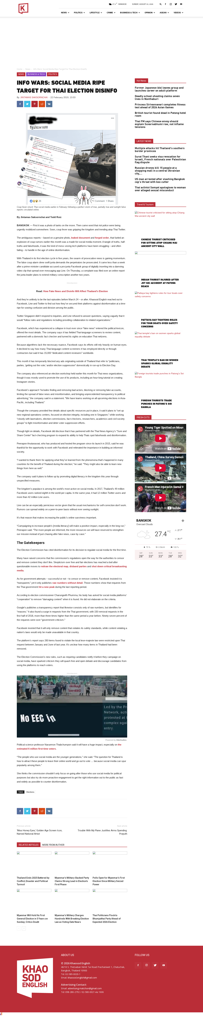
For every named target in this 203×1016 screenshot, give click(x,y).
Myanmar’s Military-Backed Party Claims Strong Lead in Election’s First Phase (72, 881)
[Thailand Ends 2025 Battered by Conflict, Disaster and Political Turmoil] (34, 863)
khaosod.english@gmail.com (82, 977)
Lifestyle (95, 12)
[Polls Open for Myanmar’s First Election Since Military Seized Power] (110, 863)
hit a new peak (47, 587)
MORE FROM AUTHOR (53, 845)
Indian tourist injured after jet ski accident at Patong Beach (160, 283)
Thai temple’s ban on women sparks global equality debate (159, 363)
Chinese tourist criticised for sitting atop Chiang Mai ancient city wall (159, 243)
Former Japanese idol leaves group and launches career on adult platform (159, 89)
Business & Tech (129, 12)
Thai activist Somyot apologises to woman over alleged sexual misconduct (160, 189)
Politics (78, 12)
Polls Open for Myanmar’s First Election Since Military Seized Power (109, 881)
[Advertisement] (101, 40)
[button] (160, 4)
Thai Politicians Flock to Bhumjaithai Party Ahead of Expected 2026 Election (107, 918)
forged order (102, 237)
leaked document (80, 237)
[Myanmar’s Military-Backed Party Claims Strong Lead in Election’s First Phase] (72, 863)
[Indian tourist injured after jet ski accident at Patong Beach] (160, 269)
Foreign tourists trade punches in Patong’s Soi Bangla (156, 404)
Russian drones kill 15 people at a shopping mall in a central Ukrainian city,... (157, 171)
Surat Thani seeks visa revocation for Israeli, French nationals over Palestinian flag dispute (160, 159)
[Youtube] (181, 4)
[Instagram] (170, 4)
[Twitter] (176, 4)
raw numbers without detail (67, 582)
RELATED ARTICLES (29, 845)
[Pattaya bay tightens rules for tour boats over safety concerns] (160, 310)
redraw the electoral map (54, 566)
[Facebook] (165, 4)
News (64, 12)
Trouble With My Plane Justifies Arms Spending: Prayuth (102, 832)
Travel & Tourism (145, 204)
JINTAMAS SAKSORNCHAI (34, 97)
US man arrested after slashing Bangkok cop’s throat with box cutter (160, 180)
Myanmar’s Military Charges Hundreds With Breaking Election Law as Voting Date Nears (72, 918)
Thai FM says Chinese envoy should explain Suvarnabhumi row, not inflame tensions (159, 124)
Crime (110, 12)
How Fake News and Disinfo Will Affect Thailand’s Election (75, 291)
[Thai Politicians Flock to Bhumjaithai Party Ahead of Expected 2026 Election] (110, 901)
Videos (177, 12)
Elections (30, 792)
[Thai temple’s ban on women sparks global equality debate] (160, 350)
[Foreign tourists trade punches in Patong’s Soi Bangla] (160, 390)
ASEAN (163, 12)
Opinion (149, 12)
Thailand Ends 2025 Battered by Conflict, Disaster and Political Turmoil (33, 881)
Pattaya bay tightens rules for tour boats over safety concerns (159, 323)
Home (19, 69)
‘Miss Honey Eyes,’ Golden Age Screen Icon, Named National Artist (39, 832)
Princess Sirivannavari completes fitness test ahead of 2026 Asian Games (160, 106)
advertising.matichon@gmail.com (85, 988)
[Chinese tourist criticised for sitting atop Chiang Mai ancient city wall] (160, 229)
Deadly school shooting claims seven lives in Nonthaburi (157, 98)
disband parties (78, 566)
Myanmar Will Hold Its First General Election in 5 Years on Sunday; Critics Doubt (32, 918)
